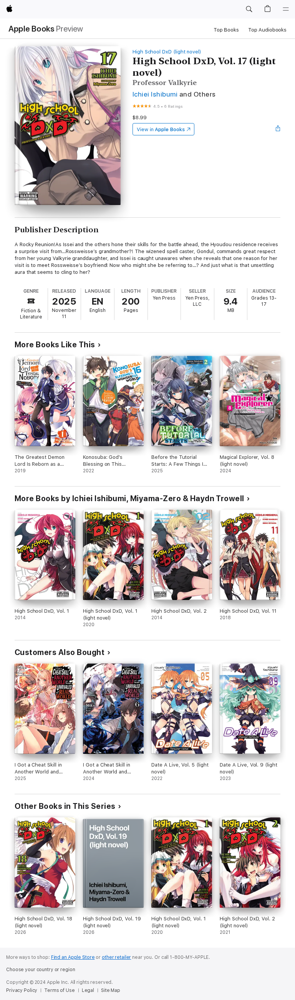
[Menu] (286, 9)
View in (161, 129)
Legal (88, 990)
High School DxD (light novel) (167, 52)
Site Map (110, 990)
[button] (249, 9)
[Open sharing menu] (278, 129)
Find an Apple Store (73, 957)
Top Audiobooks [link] (267, 30)
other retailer (116, 957)
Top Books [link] (226, 30)
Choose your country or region (40, 969)
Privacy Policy (21, 990)
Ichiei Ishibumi (155, 94)
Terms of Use (59, 990)
